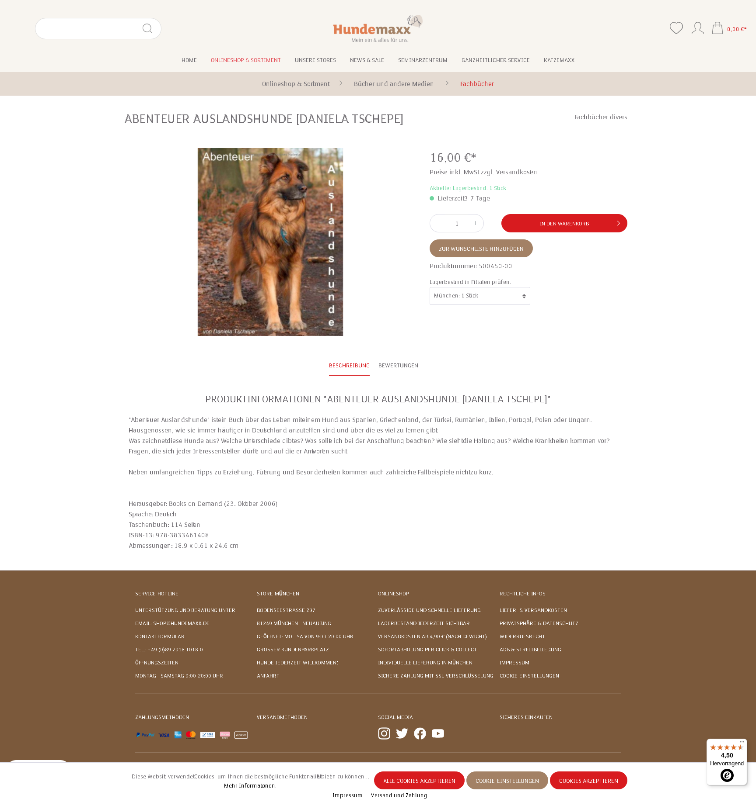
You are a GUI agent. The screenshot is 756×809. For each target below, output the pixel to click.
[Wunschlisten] (676, 28)
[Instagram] (384, 733)
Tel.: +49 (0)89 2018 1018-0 (169, 650)
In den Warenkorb (564, 224)
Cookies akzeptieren (588, 781)
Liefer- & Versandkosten (533, 610)
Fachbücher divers (600, 117)
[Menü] (742, 744)
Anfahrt (268, 676)
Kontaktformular (160, 636)
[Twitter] (402, 733)
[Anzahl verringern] (437, 223)
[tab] (349, 366)
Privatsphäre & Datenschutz (539, 623)
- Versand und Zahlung (397, 795)
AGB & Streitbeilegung (530, 650)
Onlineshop (393, 594)
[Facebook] (420, 733)
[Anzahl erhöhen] (476, 223)
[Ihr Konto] (698, 26)
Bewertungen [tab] (398, 365)
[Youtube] (438, 733)
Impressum (514, 663)
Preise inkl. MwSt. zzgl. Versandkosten (483, 172)
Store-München (278, 594)
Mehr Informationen (249, 785)
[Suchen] (151, 28)
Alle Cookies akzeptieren (419, 781)
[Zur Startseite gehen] (378, 28)
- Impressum (346, 795)
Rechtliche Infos (523, 594)
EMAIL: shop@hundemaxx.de (172, 623)
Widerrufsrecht (522, 636)
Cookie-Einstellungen (529, 676)
